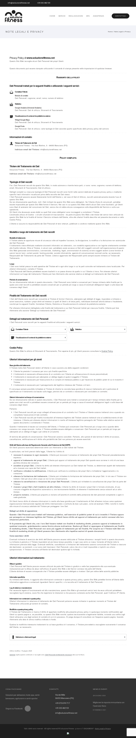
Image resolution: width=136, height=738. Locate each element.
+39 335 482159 (43, 3)
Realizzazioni (76, 16)
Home (52, 16)
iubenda (12, 655)
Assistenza (98, 16)
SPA (88, 16)
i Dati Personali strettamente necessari (58, 655)
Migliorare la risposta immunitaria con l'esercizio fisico (108, 704)
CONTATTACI (120, 16)
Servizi (61, 16)
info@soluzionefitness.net (19, 3)
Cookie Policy (107, 351)
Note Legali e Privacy (122, 32)
